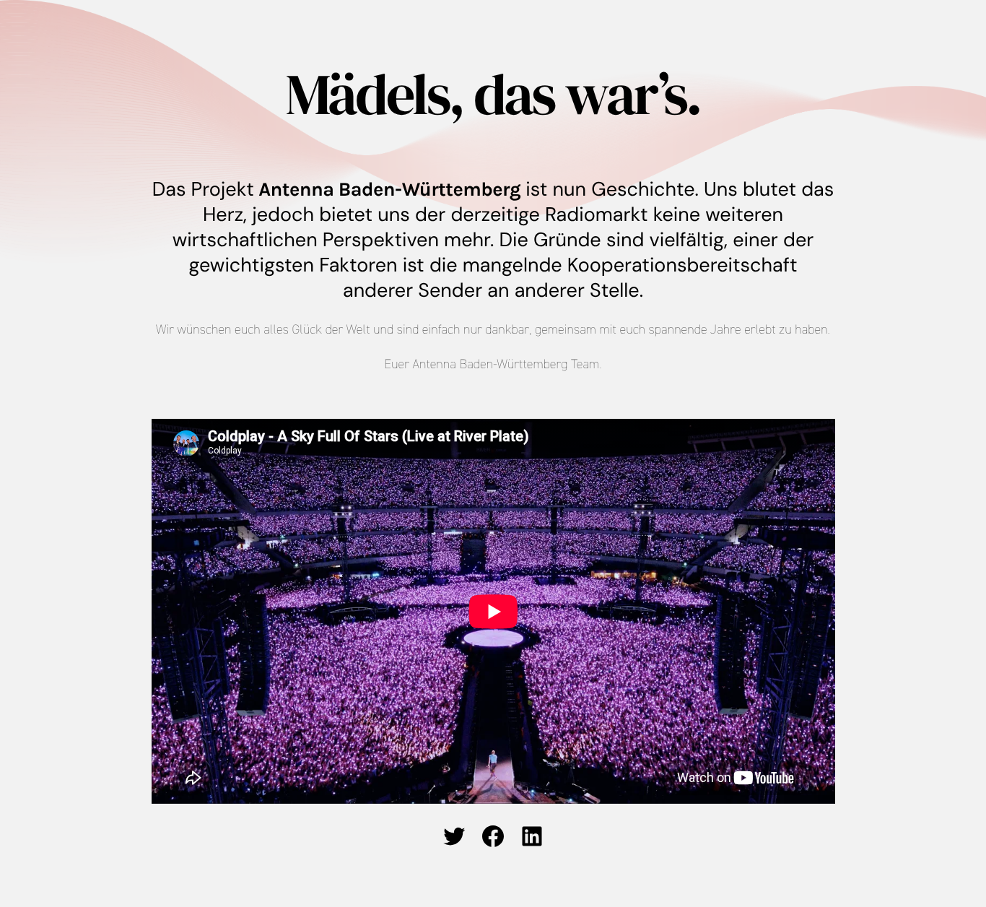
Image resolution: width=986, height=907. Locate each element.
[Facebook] (493, 836)
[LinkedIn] (532, 836)
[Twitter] (454, 836)
